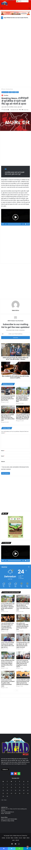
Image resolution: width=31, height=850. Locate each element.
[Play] (3, 224)
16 (7, 790)
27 (23, 793)
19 (19, 790)
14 (27, 787)
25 (15, 793)
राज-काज (20, 837)
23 (7, 793)
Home (3, 89)
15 (3, 790)
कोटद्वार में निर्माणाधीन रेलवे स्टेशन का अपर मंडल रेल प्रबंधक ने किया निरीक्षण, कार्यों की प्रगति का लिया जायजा (7, 663)
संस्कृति (24, 837)
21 (27, 790)
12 (19, 787)
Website (3, 461)
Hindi (19, 1)
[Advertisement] (15, 36)
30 (7, 796)
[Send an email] (8, 109)
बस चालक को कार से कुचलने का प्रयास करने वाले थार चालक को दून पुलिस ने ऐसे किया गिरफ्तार (8, 398)
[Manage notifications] (27, 847)
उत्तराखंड (14, 92)
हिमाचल (12, 837)
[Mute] (25, 224)
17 (11, 790)
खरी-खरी (17, 840)
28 (27, 793)
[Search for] (29, 8)
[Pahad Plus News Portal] (4, 3)
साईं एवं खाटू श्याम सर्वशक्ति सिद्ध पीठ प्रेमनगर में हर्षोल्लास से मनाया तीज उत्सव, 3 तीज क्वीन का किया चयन (7, 417)
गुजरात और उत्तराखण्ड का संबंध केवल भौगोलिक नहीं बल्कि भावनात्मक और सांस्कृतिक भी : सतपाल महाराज (22, 663)
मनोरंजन (28, 837)
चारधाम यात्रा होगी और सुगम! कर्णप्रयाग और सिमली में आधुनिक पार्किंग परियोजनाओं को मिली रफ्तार (7, 683)
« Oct (2, 800)
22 (3, 793)
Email (2, 456)
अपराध (10, 92)
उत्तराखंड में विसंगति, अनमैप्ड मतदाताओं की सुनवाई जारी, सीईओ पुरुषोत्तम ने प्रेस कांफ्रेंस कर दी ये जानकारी (23, 682)
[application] (15, 217)
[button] (15, 217)
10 (11, 787)
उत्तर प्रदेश (8, 837)
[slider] (14, 560)
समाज (17, 92)
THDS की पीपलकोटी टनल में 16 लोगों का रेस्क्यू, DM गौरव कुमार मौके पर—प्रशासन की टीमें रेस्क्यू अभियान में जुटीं (23, 417)
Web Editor (5, 109)
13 (23, 787)
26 (19, 793)
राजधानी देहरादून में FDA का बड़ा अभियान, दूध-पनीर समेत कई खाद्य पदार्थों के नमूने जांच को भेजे (22, 645)
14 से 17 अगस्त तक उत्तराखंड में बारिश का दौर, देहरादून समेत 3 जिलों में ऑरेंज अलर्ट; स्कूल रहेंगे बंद (7, 645)
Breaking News (9, 89)
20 (23, 790)
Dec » (5, 800)
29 (3, 796)
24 (11, 793)
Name (3, 450)
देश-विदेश (16, 837)
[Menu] (2, 8)
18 (15, 790)
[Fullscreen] (28, 224)
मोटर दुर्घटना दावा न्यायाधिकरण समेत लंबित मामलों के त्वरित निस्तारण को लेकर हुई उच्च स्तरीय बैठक (22, 626)
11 (15, 787)
